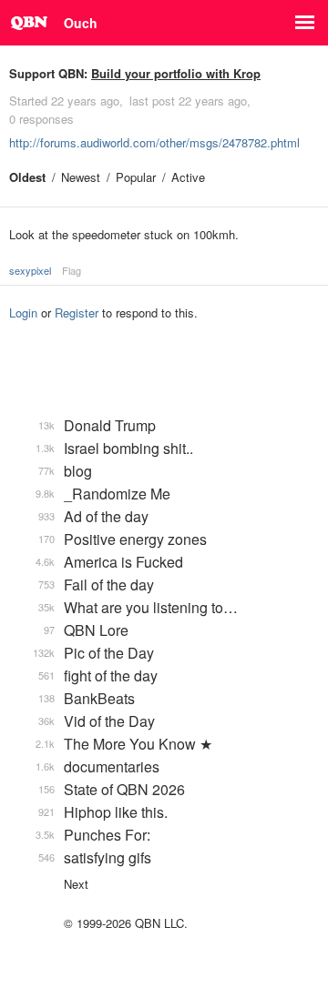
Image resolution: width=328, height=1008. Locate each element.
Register (76, 312)
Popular (136, 177)
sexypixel (30, 270)
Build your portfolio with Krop (176, 73)
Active (188, 177)
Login (23, 312)
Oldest (27, 177)
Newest (80, 177)
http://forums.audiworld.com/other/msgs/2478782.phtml (154, 142)
